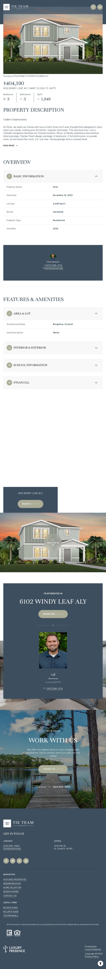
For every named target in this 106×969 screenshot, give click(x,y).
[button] (53, 769)
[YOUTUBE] (12, 861)
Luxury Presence (93, 949)
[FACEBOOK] (6, 861)
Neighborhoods (12, 883)
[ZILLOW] (26, 861)
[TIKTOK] (19, 861)
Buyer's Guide (10, 907)
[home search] (93, 7)
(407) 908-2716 (54, 265)
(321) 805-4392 (61, 787)
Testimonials (10, 915)
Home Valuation (12, 887)
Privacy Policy (92, 956)
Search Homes (11, 891)
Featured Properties (14, 879)
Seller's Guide (10, 911)
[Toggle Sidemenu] (100, 7)
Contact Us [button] (10, 895)
